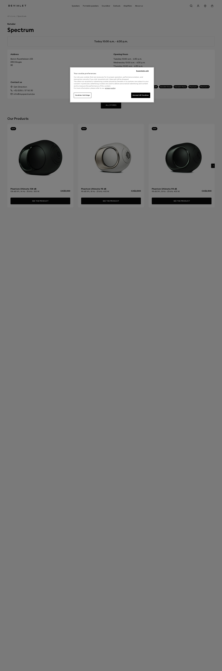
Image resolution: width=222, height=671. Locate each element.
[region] (112, 85)
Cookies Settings (82, 95)
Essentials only (142, 71)
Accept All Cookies (141, 95)
